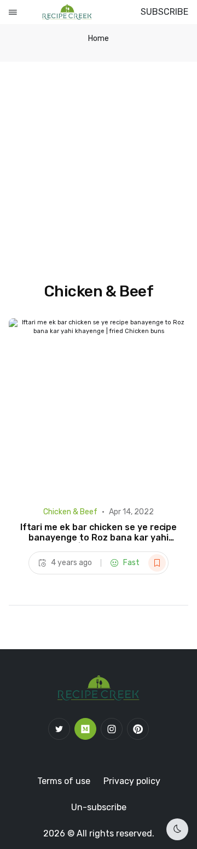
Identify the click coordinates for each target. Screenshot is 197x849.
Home (98, 38)
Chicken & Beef (70, 511)
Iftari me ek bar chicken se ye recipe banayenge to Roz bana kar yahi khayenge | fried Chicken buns (98, 537)
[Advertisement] (98, 165)
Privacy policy (131, 781)
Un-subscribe (98, 807)
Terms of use (63, 781)
